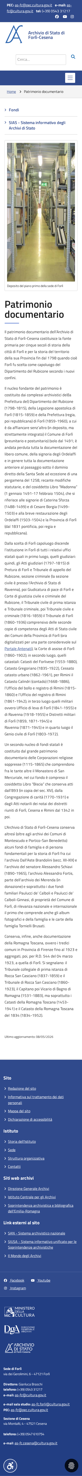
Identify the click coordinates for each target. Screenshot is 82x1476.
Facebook (16, 1280)
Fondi (14, 110)
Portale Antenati (18, 649)
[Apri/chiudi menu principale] (70, 78)
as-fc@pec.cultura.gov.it (33, 5)
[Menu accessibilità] (10, 1466)
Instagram (17, 1288)
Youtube (43, 1280)
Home (11, 91)
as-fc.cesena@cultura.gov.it (36, 1443)
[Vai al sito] (42, 1312)
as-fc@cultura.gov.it (30, 1395)
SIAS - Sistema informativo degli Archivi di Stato (37, 125)
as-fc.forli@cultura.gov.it (50, 1404)
